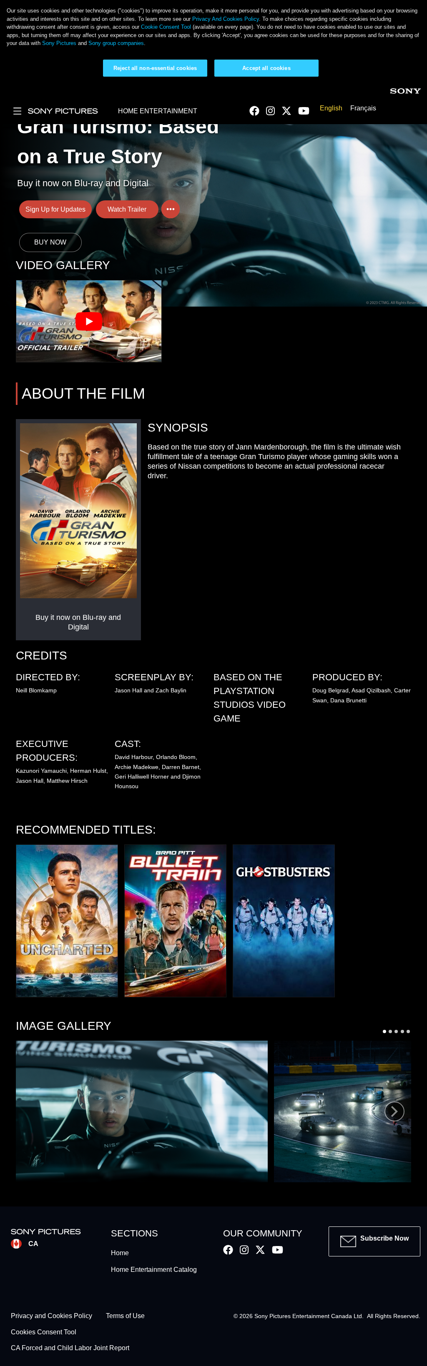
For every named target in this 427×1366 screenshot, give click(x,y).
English (331, 108)
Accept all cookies (266, 68)
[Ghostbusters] (284, 920)
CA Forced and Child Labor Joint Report (70, 1348)
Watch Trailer (127, 209)
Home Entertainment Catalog (154, 1269)
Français (363, 108)
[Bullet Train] (175, 920)
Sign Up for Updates (55, 209)
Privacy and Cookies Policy (51, 1316)
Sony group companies (116, 43)
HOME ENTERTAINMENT (157, 111)
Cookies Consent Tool (43, 1332)
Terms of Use (125, 1316)
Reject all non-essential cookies (155, 68)
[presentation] (394, 1111)
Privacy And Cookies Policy (225, 19)
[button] (142, 1111)
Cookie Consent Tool (166, 27)
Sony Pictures (59, 43)
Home (120, 1252)
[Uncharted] (67, 920)
